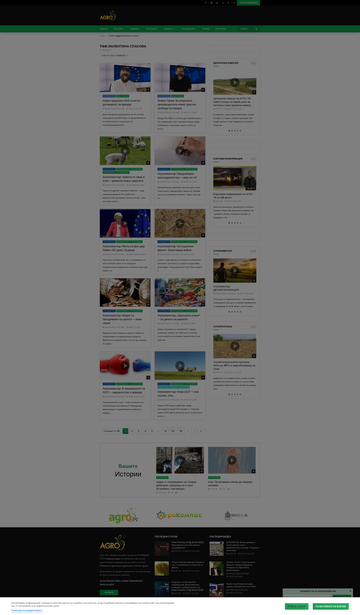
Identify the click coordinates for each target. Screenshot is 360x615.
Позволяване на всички (331, 606)
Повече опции (297, 606)
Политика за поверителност (26, 610)
